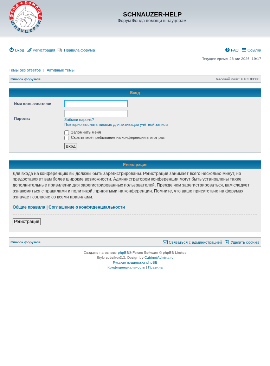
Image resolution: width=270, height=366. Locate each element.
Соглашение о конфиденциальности (87, 207)
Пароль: (22, 118)
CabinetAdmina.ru (159, 257)
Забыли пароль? (79, 119)
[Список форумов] (26, 17)
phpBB (123, 253)
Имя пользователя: (32, 104)
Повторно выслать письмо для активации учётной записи (116, 124)
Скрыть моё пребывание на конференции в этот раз (117, 137)
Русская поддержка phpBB (135, 262)
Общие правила (29, 207)
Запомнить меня (85, 132)
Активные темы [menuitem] (61, 70)
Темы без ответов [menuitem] (25, 70)
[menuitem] (16, 50)
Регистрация (26, 221)
